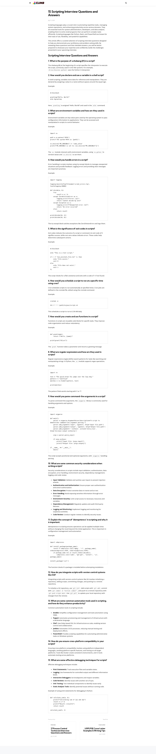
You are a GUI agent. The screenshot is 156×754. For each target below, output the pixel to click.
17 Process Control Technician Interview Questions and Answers (61, 730)
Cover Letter (102, 724)
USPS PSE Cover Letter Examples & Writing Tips (94, 729)
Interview (53, 724)
